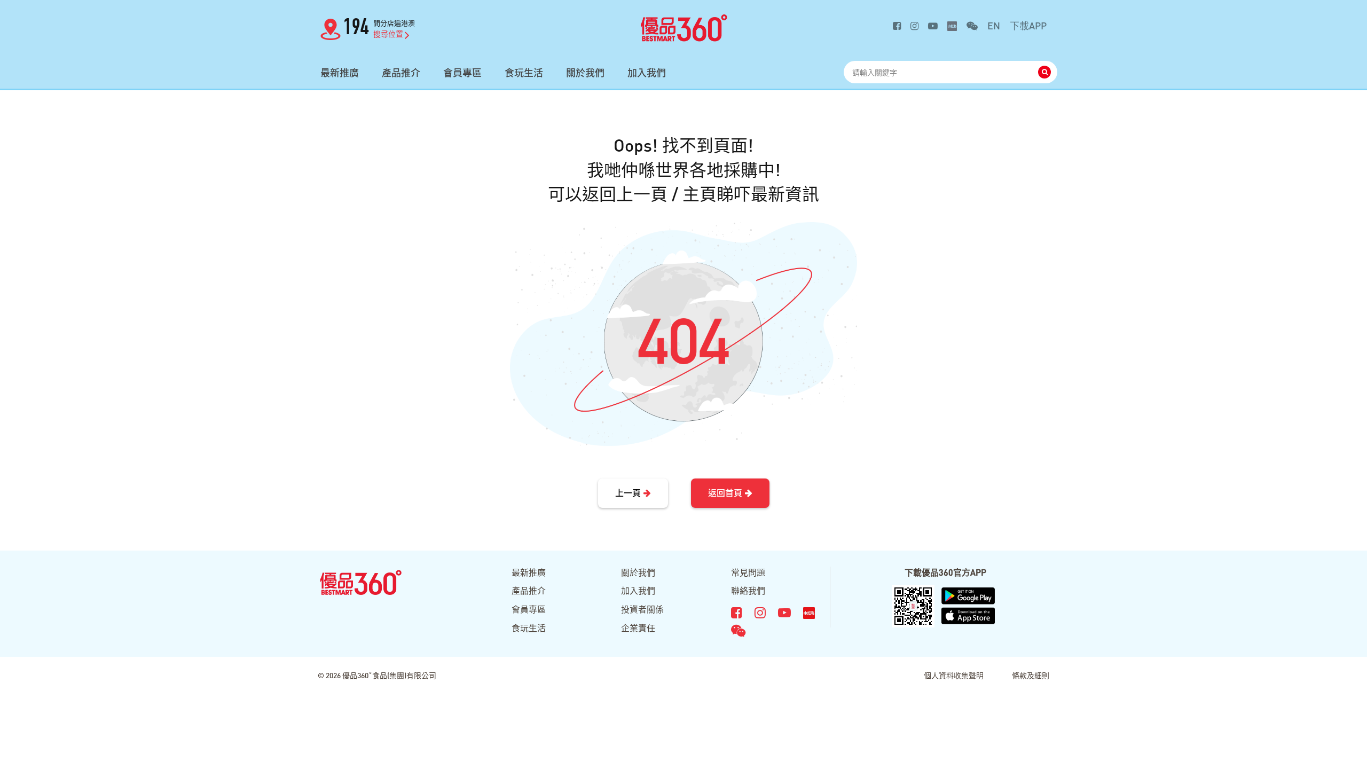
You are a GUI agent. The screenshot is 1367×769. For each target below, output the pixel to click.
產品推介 (401, 72)
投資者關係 (642, 609)
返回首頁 (725, 492)
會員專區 (462, 72)
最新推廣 (339, 72)
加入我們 (646, 72)
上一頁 (628, 492)
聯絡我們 (748, 590)
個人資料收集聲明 (954, 675)
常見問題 (748, 572)
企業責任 (638, 627)
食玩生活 (524, 72)
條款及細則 (1030, 675)
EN (993, 25)
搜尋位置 (388, 33)
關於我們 (585, 72)
